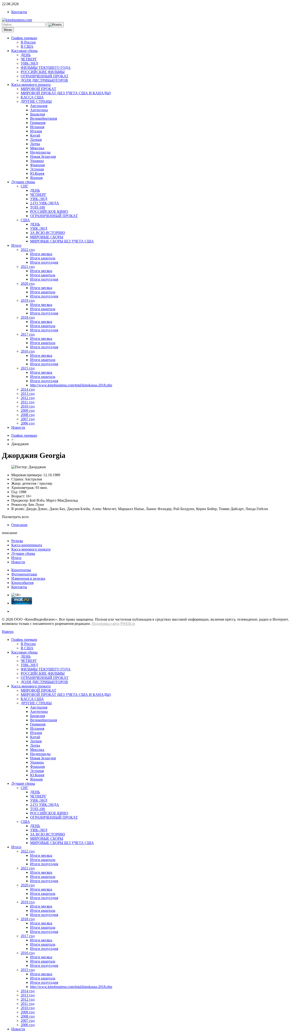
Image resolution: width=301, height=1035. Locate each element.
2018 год (28, 317)
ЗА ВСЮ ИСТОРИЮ (47, 233)
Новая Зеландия (43, 157)
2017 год (28, 334)
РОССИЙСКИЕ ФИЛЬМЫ (43, 72)
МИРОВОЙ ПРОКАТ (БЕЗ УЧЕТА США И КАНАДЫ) (66, 93)
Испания (37, 127)
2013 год (28, 394)
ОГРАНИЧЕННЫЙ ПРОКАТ (44, 76)
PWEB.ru (127, 624)
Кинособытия (22, 583)
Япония (36, 178)
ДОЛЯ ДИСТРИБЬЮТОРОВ (44, 80)
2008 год (28, 415)
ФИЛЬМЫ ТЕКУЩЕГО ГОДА (46, 68)
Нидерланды (40, 152)
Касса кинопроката (26, 545)
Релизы (17, 541)
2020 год (28, 284)
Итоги (16, 245)
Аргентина (39, 110)
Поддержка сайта (105, 624)
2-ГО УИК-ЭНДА (44, 203)
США (25, 220)
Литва (35, 144)
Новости (18, 427)
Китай (35, 135)
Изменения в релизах (28, 578)
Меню (8, 30)
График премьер (24, 38)
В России (28, 42)
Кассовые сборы (24, 51)
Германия (37, 123)
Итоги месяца (41, 254)
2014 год (28, 389)
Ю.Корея (37, 173)
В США (27, 46)
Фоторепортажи (24, 574)
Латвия (36, 140)
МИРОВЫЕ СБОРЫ (46, 237)
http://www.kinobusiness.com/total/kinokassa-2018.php (71, 385)
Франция (37, 165)
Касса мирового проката (31, 85)
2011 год (27, 402)
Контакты (19, 12)
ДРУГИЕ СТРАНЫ (36, 101)
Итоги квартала (42, 258)
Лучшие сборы (23, 182)
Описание (19, 525)
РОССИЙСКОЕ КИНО (49, 212)
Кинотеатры (21, 570)
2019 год (28, 300)
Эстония (37, 169)
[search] (55, 24)
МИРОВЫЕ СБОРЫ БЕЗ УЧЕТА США (62, 241)
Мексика (37, 148)
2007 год (28, 419)
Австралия (38, 106)
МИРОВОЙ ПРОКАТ (38, 89)
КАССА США (32, 97)
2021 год (28, 267)
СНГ (24, 186)
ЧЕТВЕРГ (29, 59)
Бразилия (37, 114)
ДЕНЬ (26, 55)
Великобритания (43, 118)
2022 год (28, 250)
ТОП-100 (37, 207)
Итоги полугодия (44, 262)
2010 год (28, 406)
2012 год (28, 398)
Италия (36, 131)
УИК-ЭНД (29, 63)
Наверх (8, 632)
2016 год (28, 351)
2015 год (28, 368)
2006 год (28, 423)
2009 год (28, 410)
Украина (37, 161)
